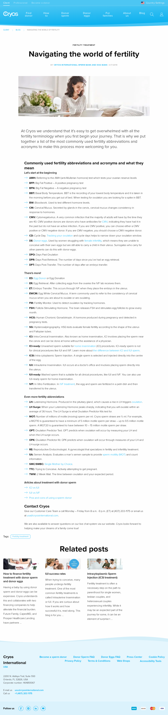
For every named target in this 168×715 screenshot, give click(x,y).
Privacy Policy (73, 661)
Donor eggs (87, 14)
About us (127, 14)
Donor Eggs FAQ (110, 657)
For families (108, 14)
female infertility (93, 240)
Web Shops (123, 661)
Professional (20, 2)
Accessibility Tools (150, 661)
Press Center (134, 657)
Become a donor (41, 2)
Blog (142, 13)
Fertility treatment (20, 536)
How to (46, 14)
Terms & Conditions (99, 661)
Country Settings (155, 3)
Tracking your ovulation (60, 235)
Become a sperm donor (53, 657)
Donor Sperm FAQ (83, 657)
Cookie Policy (157, 657)
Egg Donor (40, 278)
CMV (104, 221)
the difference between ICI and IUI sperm (116, 350)
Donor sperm (65, 14)
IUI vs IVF (34, 492)
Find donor (28, 14)
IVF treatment (67, 384)
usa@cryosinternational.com (42, 515)
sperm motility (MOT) (114, 454)
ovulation (137, 402)
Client (6, 2)
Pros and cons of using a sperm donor (50, 498)
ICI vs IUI (34, 487)
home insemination (85, 346)
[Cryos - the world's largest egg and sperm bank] (10, 14)
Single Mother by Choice (58, 464)
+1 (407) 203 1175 (23, 693)
